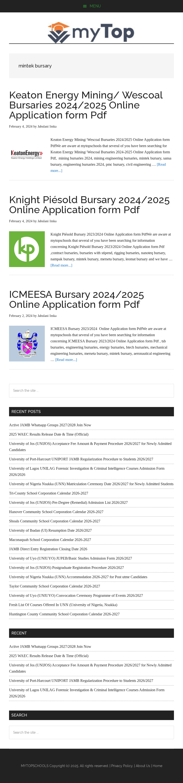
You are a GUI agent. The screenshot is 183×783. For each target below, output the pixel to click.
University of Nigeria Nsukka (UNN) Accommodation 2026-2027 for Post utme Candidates (78, 577)
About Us (143, 766)
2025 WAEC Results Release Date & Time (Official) (48, 434)
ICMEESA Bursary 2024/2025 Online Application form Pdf (76, 299)
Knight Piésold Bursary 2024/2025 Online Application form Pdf (89, 205)
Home (157, 766)
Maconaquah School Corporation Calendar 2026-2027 (50, 540)
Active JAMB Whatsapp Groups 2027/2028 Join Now (50, 425)
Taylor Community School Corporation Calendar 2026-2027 (54, 586)
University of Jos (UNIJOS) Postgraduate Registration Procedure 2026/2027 (66, 568)
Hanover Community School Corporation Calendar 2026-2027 (56, 512)
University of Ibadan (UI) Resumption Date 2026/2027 (50, 530)
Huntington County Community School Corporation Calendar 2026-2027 (64, 614)
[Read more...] (61, 265)
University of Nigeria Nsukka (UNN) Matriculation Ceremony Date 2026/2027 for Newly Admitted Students (91, 484)
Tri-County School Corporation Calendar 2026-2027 (48, 493)
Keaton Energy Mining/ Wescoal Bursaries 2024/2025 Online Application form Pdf (86, 105)
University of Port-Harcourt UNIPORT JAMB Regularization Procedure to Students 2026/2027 (81, 459)
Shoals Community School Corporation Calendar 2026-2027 (54, 521)
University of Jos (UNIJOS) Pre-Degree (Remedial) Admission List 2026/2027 (68, 502)
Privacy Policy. (122, 766)
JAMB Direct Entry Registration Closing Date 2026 (48, 549)
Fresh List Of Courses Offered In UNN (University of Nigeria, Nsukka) (63, 605)
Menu (95, 6)
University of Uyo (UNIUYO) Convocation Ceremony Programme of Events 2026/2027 (76, 595)
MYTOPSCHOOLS (91, 32)
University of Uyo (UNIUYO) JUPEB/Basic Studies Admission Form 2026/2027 (70, 558)
